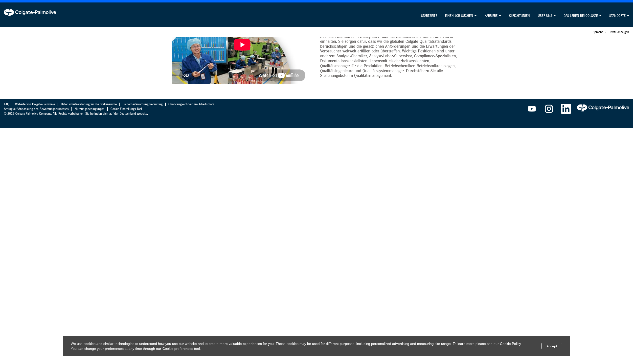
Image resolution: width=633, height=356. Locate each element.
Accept (551, 346)
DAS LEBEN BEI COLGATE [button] (581, 16)
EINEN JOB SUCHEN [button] (459, 16)
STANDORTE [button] (618, 16)
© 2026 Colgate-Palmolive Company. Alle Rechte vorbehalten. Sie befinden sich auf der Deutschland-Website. (76, 113)
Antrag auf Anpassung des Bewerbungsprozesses (36, 109)
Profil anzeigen (619, 32)
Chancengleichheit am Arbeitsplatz (191, 104)
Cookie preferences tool (181, 349)
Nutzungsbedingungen (90, 109)
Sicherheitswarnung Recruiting (142, 104)
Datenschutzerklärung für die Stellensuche (89, 104)
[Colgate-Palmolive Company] (30, 12)
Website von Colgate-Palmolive (35, 104)
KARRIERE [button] (491, 16)
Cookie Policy (510, 344)
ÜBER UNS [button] (545, 16)
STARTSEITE (429, 16)
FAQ (6, 104)
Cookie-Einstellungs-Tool (126, 109)
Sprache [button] (598, 32)
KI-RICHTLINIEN (519, 16)
